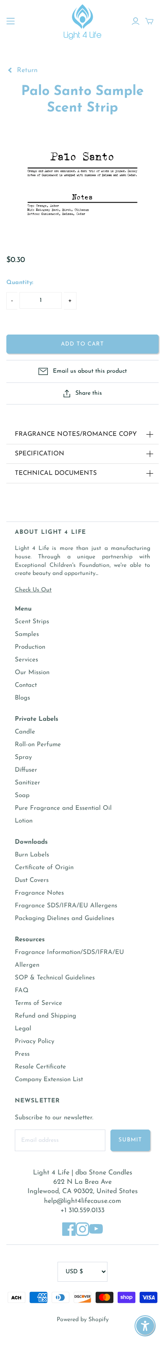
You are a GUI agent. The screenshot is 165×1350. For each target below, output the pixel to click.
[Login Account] (135, 21)
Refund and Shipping (45, 1016)
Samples (27, 634)
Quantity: (19, 282)
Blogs (22, 698)
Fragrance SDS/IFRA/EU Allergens (66, 906)
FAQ (21, 990)
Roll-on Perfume (38, 745)
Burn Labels (32, 855)
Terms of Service (38, 1003)
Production (30, 647)
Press (22, 1054)
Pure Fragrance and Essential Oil (63, 808)
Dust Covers (32, 880)
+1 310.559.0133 (82, 1210)
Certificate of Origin (44, 868)
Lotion (24, 821)
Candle (25, 732)
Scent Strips (32, 622)
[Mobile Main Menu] (10, 21)
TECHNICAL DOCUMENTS (56, 473)
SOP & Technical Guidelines (55, 978)
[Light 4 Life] (82, 20)
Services (26, 660)
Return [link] (26, 70)
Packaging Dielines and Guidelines (64, 918)
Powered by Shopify (83, 1320)
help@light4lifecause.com (82, 1201)
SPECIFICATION (39, 454)
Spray (23, 757)
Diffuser (26, 770)
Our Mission (32, 672)
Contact (26, 685)
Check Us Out (33, 590)
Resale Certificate (40, 1067)
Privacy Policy (34, 1041)
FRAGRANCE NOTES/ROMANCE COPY (76, 434)
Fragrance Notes (39, 893)
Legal (23, 1029)
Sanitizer (27, 783)
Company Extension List (49, 1080)
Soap (22, 795)
